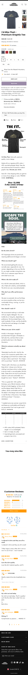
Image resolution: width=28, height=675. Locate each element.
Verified (13, 525)
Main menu (5, 641)
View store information (9, 107)
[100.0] (10, 520)
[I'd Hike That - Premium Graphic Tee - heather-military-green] (5, 481)
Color (7, 49)
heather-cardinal (7, 52)
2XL (23, 60)
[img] (5, 534)
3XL (4, 64)
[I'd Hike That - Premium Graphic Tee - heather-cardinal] (3, 481)
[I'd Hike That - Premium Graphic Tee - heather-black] (7, 481)
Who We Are (6, 633)
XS (3, 60)
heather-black (14, 52)
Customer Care (7, 637)
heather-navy (3, 52)
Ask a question (7, 441)
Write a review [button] (14, 511)
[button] (5, 45)
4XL (8, 64)
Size (3, 56)
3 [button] (14, 625)
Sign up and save (8, 647)
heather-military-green (10, 52)
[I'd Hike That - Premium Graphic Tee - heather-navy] (2, 481)
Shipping (3, 41)
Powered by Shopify (14, 673)
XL (18, 60)
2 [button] (11, 625)
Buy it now (14, 83)
